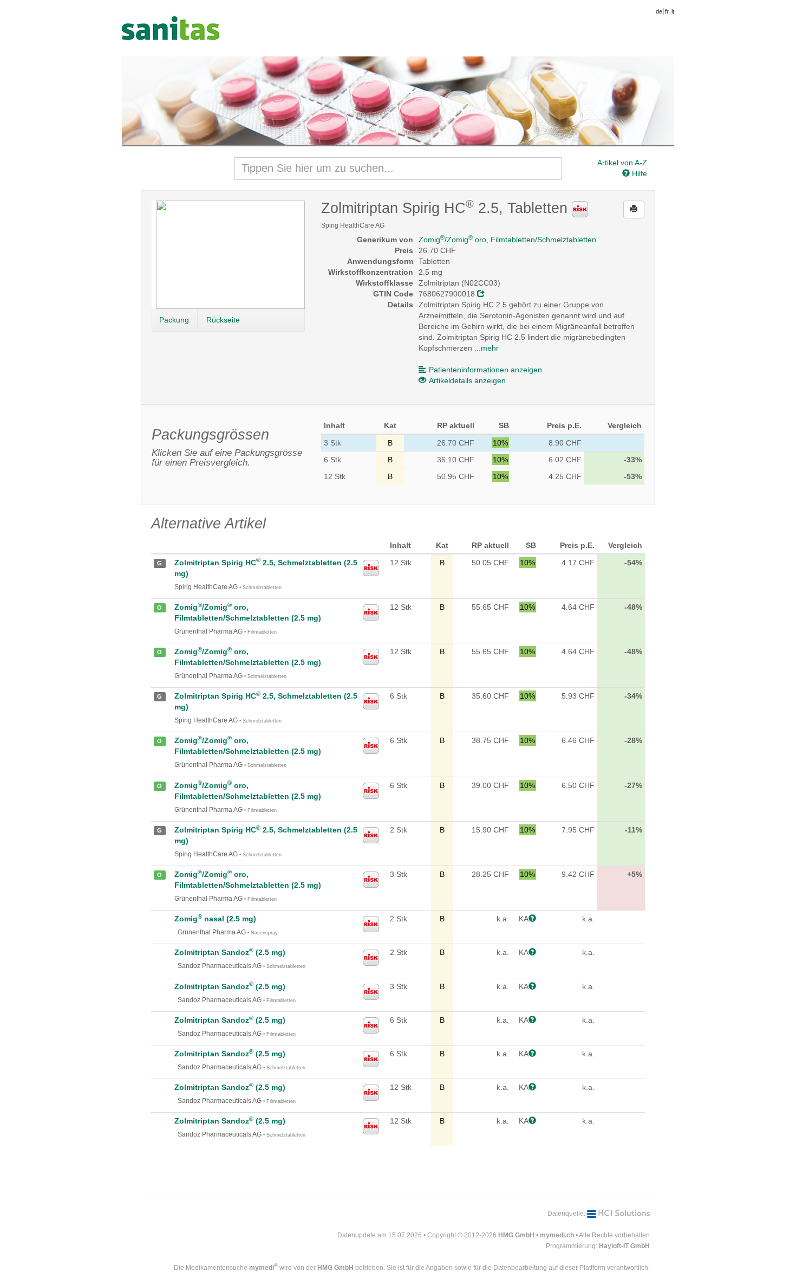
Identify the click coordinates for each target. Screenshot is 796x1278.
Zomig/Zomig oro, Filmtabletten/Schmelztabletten (507, 239)
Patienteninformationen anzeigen (485, 369)
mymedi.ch (557, 1235)
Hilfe (638, 173)
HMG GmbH (516, 1235)
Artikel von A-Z (622, 162)
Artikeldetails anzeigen (467, 380)
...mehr (486, 348)
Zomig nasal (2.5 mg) (215, 918)
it (672, 11)
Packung (174, 319)
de (659, 11)
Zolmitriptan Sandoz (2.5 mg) (229, 952)
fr (667, 11)
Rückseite (223, 319)
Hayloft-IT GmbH (624, 1246)
